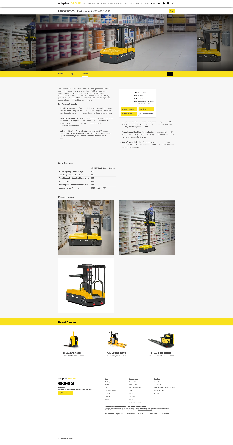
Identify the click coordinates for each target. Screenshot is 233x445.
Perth (140, 413)
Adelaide (153, 413)
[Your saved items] (168, 3)
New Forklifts (133, 382)
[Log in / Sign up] (163, 3)
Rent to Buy (132, 396)
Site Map (107, 382)
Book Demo (143, 109)
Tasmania (165, 413)
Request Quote (127, 114)
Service (131, 3)
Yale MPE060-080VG (116, 353)
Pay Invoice (157, 384)
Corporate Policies (110, 390)
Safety (107, 399)
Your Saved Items (159, 390)
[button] (199, 39)
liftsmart (140, 95)
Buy (171, 11)
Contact (146, 3)
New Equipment (88, 3)
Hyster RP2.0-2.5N (72, 353)
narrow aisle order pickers (146, 101)
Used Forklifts (101, 3)
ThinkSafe (108, 396)
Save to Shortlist (147, 114)
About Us (139, 3)
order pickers (142, 92)
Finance (131, 399)
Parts (125, 3)
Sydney (119, 413)
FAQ (106, 387)
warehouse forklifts (144, 104)
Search (107, 384)
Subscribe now (66, 393)
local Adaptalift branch (145, 410)
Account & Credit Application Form (164, 387)
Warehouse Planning (135, 402)
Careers (107, 393)
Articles (156, 393)
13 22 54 (156, 3)
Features (61, 74)
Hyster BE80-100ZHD (161, 353)
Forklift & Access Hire (114, 3)
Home (106, 379)
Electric (140, 98)
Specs (73, 74)
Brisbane (131, 413)
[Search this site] (173, 3)
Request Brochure (128, 109)
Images (85, 74)
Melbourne (109, 413)
